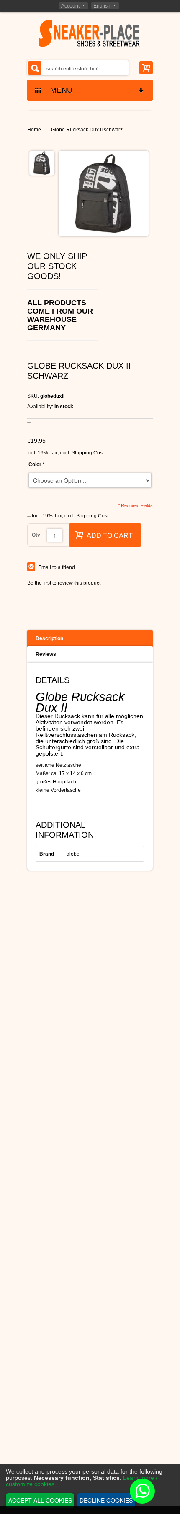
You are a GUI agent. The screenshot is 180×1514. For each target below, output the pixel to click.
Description (49, 638)
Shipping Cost (88, 453)
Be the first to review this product (63, 583)
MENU (58, 90)
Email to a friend (56, 567)
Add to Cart (110, 535)
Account (70, 6)
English (102, 6)
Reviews (46, 654)
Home (34, 130)
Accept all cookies (40, 1500)
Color (36, 464)
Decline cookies (106, 1500)
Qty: (37, 535)
